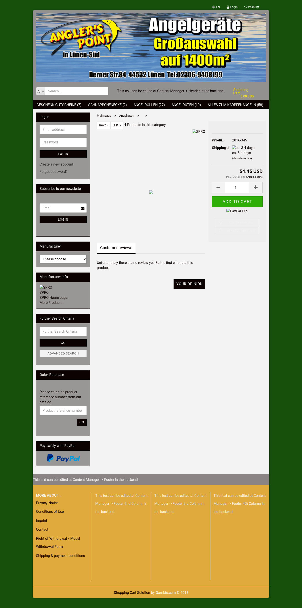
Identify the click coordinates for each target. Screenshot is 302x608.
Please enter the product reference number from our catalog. (60, 397)
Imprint (41, 520)
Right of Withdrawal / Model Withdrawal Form (58, 542)
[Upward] (12, 601)
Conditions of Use (50, 511)
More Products (51, 303)
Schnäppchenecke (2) (107, 105)
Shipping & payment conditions (60, 556)
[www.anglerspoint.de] (151, 46)
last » (117, 125)
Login (233, 7)
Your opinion (189, 284)
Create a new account (56, 164)
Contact (42, 529)
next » (103, 125)
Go (63, 343)
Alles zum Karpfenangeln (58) (235, 105)
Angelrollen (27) (149, 105)
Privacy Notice (47, 503)
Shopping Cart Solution (132, 593)
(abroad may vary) (242, 158)
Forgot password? (54, 172)
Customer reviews (116, 247)
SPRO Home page (53, 297)
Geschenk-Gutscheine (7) (59, 105)
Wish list (253, 7)
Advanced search (63, 353)
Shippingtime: (219, 148)
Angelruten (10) (186, 105)
